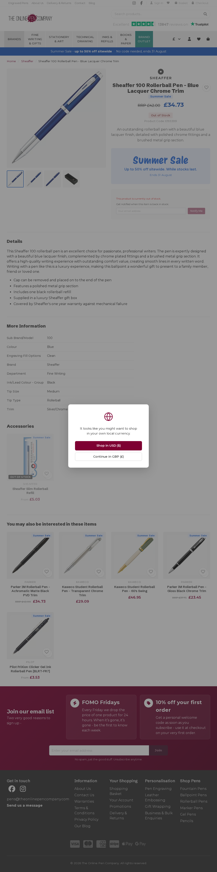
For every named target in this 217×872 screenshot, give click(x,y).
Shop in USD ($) (108, 445)
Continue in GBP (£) (108, 457)
